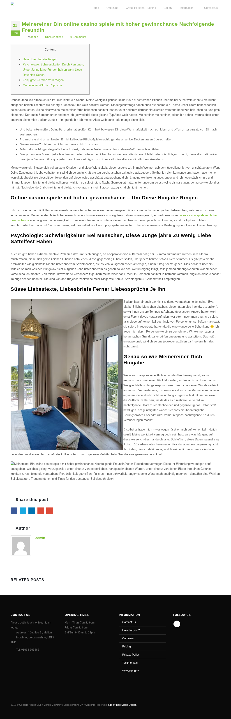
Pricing (126, 646)
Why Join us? (130, 670)
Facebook (14, 510)
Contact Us (129, 622)
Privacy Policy (130, 654)
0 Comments (78, 36)
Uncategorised (54, 36)
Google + (40, 510)
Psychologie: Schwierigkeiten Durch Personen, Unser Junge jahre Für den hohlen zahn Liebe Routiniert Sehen (53, 70)
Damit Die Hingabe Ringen (40, 59)
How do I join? (131, 630)
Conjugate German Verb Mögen (43, 80)
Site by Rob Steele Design (122, 704)
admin (34, 36)
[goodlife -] (27, 7)
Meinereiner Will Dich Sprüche (42, 85)
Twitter (23, 510)
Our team (128, 638)
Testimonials (130, 662)
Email (49, 510)
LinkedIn (31, 510)
